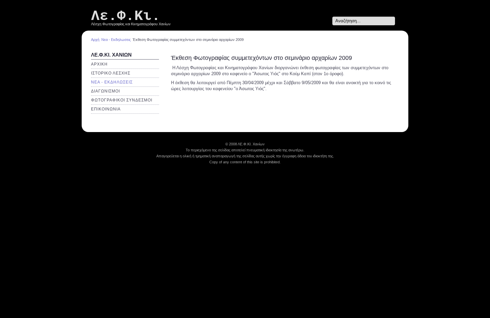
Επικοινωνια (106, 109)
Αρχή (95, 40)
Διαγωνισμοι (105, 91)
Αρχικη (99, 64)
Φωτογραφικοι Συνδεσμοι (121, 100)
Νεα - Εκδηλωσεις (116, 40)
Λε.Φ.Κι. (125, 16)
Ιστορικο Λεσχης (110, 73)
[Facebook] (326, 21)
